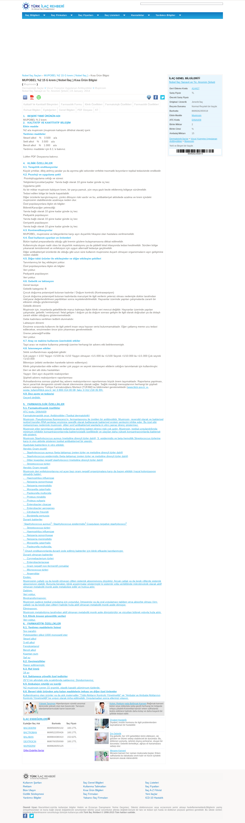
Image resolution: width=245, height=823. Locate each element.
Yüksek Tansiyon (47, 703)
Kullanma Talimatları (94, 786)
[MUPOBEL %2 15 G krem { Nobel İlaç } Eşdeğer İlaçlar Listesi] (49, 719)
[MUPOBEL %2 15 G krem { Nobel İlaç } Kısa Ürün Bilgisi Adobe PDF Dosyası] (32, 98)
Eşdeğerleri (49, 109)
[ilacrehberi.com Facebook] (25, 817)
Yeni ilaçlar (151, 793)
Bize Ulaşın (29, 790)
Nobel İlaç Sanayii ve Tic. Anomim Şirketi (192, 82)
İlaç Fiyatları (152, 786)
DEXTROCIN (29, 741)
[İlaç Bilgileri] (199, 78)
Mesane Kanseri (118, 750)
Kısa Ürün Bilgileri (93, 790)
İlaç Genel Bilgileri (93, 782)
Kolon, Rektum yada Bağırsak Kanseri (128, 703)
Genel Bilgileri (67, 109)
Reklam (27, 786)
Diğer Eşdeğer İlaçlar (33, 750)
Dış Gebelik (115, 733)
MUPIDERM (29, 746)
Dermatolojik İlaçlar (33, 88)
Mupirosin (100, 88)
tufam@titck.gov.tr (67, 390)
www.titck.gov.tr (136, 387)
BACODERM (29, 728)
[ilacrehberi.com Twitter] (31, 817)
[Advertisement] (122, 46)
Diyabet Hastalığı (118, 720)
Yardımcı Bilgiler (32, 797)
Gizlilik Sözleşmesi (33, 793)
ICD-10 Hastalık (154, 797)
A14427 (195, 88)
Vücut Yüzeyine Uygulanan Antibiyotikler (69, 88)
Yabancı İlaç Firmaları (95, 797)
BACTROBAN (30, 732)
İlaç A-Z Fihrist (153, 790)
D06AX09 (196, 120)
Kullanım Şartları (32, 782)
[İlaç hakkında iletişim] (149, 98)
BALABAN (28, 737)
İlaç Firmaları (90, 793)
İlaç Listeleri (152, 782)
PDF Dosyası (84, 109)
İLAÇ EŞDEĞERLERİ (35, 719)
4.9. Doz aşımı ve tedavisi (38, 393)
